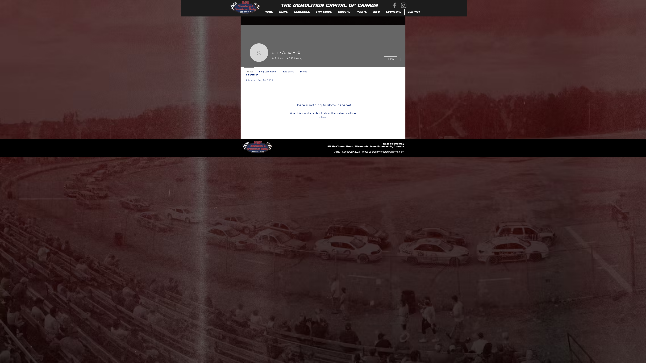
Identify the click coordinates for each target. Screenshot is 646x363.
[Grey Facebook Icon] (394, 5)
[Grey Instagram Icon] (403, 5)
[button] (324, 12)
